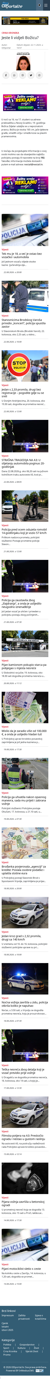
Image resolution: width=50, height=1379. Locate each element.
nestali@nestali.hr (33, 164)
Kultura (21, 1348)
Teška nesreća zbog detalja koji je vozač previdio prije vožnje (23, 1071)
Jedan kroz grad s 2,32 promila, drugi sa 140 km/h (21, 937)
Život (36, 1348)
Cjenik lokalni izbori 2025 (7, 1327)
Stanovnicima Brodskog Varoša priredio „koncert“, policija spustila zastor (24, 323)
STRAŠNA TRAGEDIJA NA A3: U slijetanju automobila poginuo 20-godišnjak (23, 463)
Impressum (8, 1315)
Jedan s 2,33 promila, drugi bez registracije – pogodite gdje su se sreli (23, 393)
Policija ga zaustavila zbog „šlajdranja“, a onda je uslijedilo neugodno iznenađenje (21, 603)
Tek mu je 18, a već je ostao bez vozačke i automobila (22, 255)
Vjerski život (32, 1351)
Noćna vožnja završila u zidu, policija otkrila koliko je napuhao (25, 1004)
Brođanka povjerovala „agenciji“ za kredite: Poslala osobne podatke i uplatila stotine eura (24, 870)
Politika (7, 1344)
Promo (7, 1354)
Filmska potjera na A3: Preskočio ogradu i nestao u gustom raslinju (23, 1137)
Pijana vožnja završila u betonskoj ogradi (23, 1203)
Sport (6, 1348)
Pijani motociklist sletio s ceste (21, 1269)
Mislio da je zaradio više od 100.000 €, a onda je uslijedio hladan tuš (24, 732)
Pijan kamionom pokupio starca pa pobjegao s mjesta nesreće (24, 666)
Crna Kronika (10, 1351)
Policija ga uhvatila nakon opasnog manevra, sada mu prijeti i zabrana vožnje (24, 800)
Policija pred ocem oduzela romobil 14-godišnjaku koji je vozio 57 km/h (24, 531)
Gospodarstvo (27, 1344)
